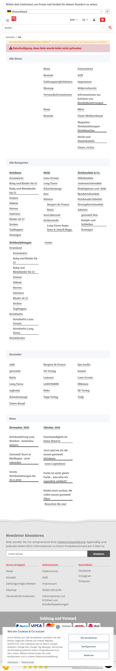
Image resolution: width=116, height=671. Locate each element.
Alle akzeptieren (89, 637)
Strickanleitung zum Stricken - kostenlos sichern (21, 441)
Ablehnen (89, 655)
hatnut (82, 371)
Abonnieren (98, 553)
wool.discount (52, 215)
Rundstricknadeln (88, 194)
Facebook (85, 570)
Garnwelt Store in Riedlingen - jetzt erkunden (20, 458)
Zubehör (83, 209)
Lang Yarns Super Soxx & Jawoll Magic (59, 227)
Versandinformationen (58, 94)
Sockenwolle (51, 220)
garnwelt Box (89, 215)
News (47, 68)
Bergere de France (58, 204)
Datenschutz (85, 68)
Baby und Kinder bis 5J (23, 183)
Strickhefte (16, 314)
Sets (46, 194)
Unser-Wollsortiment (90, 115)
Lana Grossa (51, 178)
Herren (13, 208)
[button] (94, 20)
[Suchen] (110, 27)
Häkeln (13, 203)
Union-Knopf (17, 403)
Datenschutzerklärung (71, 542)
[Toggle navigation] (7, 19)
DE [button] (83, 19)
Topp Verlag (51, 397)
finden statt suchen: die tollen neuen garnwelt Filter (58, 494)
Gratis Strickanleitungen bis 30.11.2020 (22, 476)
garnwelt (15, 371)
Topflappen (16, 229)
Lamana (49, 377)
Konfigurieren (89, 646)
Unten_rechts (86, 147)
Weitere (48, 199)
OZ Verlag (84, 390)
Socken (13, 224)
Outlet (48, 242)
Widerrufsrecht (87, 88)
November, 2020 (19, 427)
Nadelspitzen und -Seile (92, 188)
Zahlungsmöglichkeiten (58, 81)
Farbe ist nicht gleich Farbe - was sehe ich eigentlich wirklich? (56, 477)
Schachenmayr (53, 188)
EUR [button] (72, 19)
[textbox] (54, 11)
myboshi (14, 390)
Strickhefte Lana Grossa (23, 321)
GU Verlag (50, 371)
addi (12, 364)
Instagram (85, 576)
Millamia (83, 384)
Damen (13, 198)
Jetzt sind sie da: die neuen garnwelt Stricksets (56, 454)
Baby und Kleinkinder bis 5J (22, 190)
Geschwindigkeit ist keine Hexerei (55, 439)
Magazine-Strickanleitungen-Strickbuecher (89, 126)
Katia (50, 209)
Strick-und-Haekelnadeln (86, 139)
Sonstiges (15, 235)
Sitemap (48, 88)
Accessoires (16, 178)
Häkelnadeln (85, 178)
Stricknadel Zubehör (90, 199)
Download (15, 247)
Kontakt (48, 75)
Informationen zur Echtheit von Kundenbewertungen (90, 98)
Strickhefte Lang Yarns (23, 330)
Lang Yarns (50, 183)
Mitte (81, 109)
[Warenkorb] (104, 19)
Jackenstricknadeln (90, 183)
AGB (80, 75)
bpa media (84, 364)
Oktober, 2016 (52, 427)
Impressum (85, 81)
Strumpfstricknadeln (90, 204)
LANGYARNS (51, 384)
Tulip (81, 397)
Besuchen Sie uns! (55, 504)
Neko (47, 390)
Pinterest (84, 581)
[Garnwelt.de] (13, 18)
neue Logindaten (55, 463)
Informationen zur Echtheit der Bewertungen (87, 668)
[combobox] (54, 11)
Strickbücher (17, 338)
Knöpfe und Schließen (88, 222)
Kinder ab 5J (16, 219)
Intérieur (14, 213)
